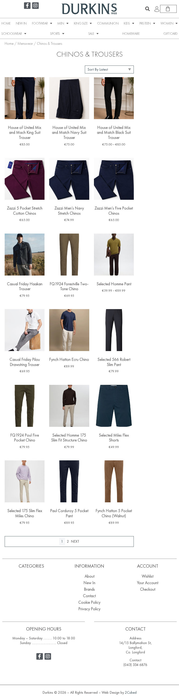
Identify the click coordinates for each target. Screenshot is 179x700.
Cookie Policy (89, 602)
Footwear (40, 23)
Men (60, 23)
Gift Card (170, 33)
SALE (91, 33)
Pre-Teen (145, 23)
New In (21, 23)
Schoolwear (11, 33)
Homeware (130, 33)
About (89, 576)
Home (5, 23)
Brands (89, 589)
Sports (55, 33)
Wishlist (147, 576)
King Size (81, 23)
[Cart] (168, 9)
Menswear (25, 43)
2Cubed (131, 692)
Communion (108, 23)
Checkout (147, 589)
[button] (147, 9)
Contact (89, 595)
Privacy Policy (89, 608)
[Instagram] (35, 5)
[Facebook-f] (27, 5)
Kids (127, 23)
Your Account (147, 582)
